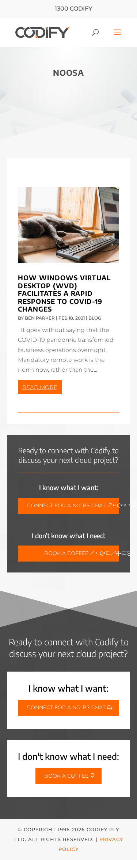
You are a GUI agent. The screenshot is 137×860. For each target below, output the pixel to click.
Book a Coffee (66, 553)
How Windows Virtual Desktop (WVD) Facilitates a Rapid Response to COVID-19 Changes (64, 293)
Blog (94, 318)
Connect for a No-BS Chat (66, 505)
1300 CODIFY (73, 8)
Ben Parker (40, 318)
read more (39, 387)
